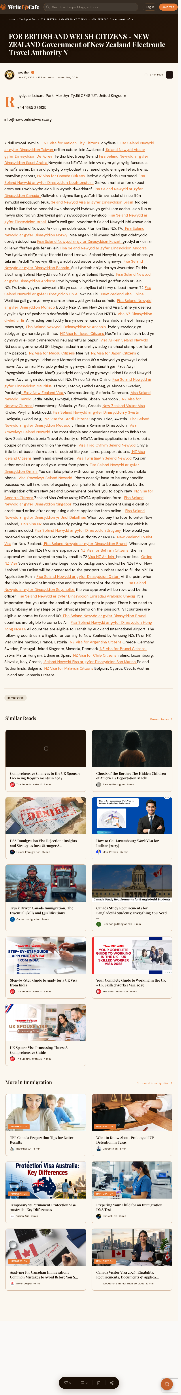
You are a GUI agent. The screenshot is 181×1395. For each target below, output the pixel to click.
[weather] (9, 75)
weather (24, 72)
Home (12, 19)
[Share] (111, 1383)
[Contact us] (167, 1384)
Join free (168, 7)
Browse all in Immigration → (154, 1083)
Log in (150, 7)
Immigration (27, 19)
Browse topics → (161, 719)
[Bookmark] (98, 1383)
